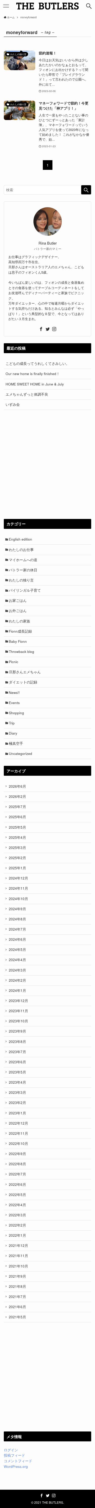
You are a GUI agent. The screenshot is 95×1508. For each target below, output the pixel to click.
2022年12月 (18, 1123)
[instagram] (54, 329)
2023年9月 (17, 1031)
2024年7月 (17, 929)
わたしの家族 (19, 621)
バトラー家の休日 (23, 570)
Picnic (13, 661)
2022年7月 (17, 1174)
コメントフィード (18, 1460)
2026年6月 (17, 786)
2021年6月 (17, 1306)
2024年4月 (17, 959)
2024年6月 (17, 939)
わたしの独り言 (21, 580)
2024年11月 (18, 888)
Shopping (16, 712)
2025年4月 (17, 837)
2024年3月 (17, 970)
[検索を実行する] (86, 190)
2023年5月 (17, 1072)
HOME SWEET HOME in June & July (35, 384)
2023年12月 (18, 1000)
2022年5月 (17, 1194)
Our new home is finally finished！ (33, 373)
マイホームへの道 (23, 559)
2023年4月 (17, 1082)
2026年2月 (17, 796)
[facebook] (41, 329)
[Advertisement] (47, 464)
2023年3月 (17, 1092)
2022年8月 (17, 1163)
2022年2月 (17, 1225)
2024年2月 (17, 980)
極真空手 (16, 743)
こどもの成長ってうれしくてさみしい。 (37, 363)
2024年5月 (17, 949)
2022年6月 (17, 1184)
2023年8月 (17, 1041)
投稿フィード (14, 1455)
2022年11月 (18, 1133)
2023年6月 (17, 1061)
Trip (12, 723)
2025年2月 (17, 857)
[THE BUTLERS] (47, 6)
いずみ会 (13, 404)
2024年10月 (18, 898)
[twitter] (47, 329)
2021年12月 (18, 1245)
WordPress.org (16, 1466)
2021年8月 (17, 1286)
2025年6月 (17, 816)
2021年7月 (17, 1296)
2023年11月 (18, 1010)
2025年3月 (17, 847)
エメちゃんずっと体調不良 (27, 394)
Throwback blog (21, 651)
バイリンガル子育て (25, 590)
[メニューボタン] (6, 6)
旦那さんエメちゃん (25, 671)
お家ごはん (18, 600)
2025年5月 (17, 827)
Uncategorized (20, 753)
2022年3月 (17, 1215)
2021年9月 (17, 1276)
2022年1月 (17, 1235)
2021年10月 (18, 1266)
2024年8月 (17, 919)
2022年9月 (17, 1153)
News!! (14, 692)
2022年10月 (18, 1143)
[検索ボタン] (89, 6)
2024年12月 (18, 878)
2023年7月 (17, 1051)
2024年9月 (17, 908)
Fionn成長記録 (20, 631)
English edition (20, 539)
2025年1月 (17, 867)
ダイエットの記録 (23, 682)
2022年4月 (17, 1204)
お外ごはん (18, 610)
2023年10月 (18, 1021)
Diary (13, 733)
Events (14, 702)
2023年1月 (17, 1113)
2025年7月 (17, 806)
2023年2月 (17, 1102)
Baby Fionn (18, 641)
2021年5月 (17, 1317)
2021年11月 (18, 1255)
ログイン (11, 1449)
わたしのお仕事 (21, 549)
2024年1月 (17, 990)
